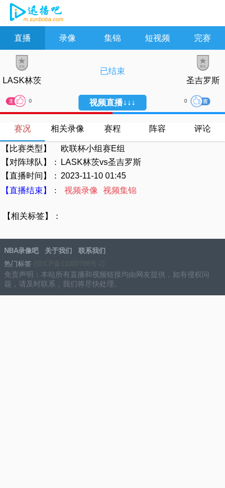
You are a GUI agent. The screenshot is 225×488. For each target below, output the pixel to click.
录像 (67, 38)
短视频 (157, 38)
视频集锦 (120, 190)
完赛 (202, 38)
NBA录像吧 (35, 13)
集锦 (112, 38)
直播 (22, 38)
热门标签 (17, 264)
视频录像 (81, 190)
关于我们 (58, 250)
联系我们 (92, 250)
